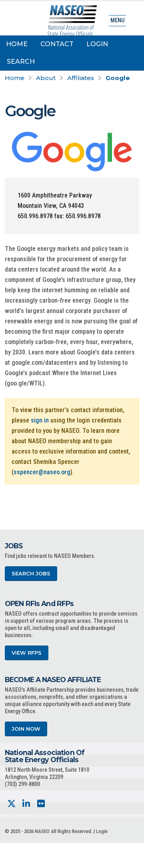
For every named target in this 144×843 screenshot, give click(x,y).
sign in (40, 420)
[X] (11, 803)
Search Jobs (31, 574)
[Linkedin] (26, 803)
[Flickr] (41, 803)
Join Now (26, 729)
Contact (57, 44)
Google (118, 78)
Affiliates (80, 78)
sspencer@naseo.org (42, 472)
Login (97, 44)
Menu (117, 20)
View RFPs (27, 653)
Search (21, 61)
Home (17, 44)
